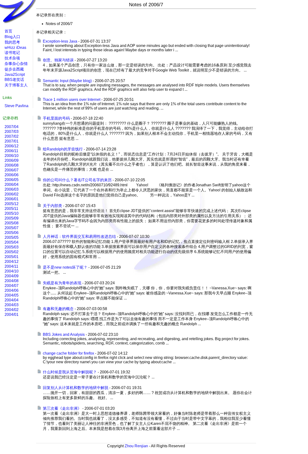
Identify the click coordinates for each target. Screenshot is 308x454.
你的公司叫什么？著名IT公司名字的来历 (77, 180)
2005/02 (12, 252)
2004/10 (12, 271)
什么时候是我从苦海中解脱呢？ (70, 372)
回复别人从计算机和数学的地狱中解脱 (75, 388)
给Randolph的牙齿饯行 (63, 149)
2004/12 (12, 261)
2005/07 (12, 228)
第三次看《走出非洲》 (62, 408)
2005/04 (12, 242)
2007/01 (12, 141)
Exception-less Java (60, 41)
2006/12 (12, 146)
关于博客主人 (16, 85)
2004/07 (12, 286)
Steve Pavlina (16, 106)
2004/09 (12, 276)
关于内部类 (52, 206)
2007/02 (12, 136)
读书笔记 (12, 53)
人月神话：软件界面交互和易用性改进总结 (79, 236)
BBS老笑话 (14, 80)
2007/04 (12, 127)
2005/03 (12, 247)
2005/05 (12, 237)
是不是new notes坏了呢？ (65, 267)
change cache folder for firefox (68, 353)
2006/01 (12, 199)
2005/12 (12, 204)
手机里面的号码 (56, 118)
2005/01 (12, 257)
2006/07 (12, 170)
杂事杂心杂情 (16, 64)
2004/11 (11, 266)
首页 (8, 31)
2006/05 (12, 180)
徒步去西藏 (14, 69)
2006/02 (12, 194)
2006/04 (12, 184)
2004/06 (12, 290)
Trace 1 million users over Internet (71, 99)
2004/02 (12, 310)
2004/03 (12, 305)
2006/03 (12, 189)
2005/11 (11, 209)
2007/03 (12, 132)
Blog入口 (12, 37)
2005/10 (12, 213)
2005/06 (12, 233)
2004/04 (12, 300)
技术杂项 (12, 58)
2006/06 (12, 175)
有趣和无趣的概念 (58, 309)
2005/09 (12, 218)
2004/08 (12, 281)
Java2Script (15, 74)
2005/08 (12, 223)
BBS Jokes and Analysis (64, 334)
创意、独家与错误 (58, 60)
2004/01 (12, 314)
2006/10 (12, 156)
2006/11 (11, 151)
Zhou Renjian (136, 446)
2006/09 (12, 160)
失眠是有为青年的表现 (62, 283)
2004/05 (12, 295)
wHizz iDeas (15, 47)
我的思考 (12, 42)
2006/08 (12, 165)
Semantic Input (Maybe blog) (67, 81)
